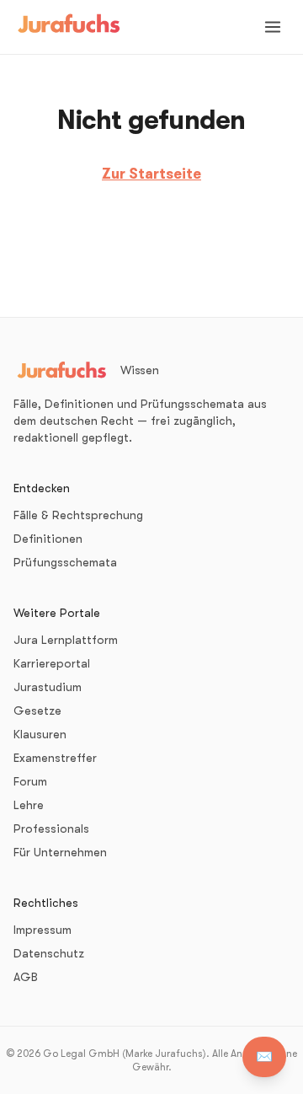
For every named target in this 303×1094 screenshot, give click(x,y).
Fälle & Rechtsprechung (78, 515)
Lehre (28, 805)
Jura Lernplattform (65, 639)
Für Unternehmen (60, 852)
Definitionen (47, 538)
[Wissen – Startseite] (69, 26)
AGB (25, 977)
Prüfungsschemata (65, 562)
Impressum (42, 929)
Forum (30, 781)
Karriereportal (51, 663)
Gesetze (37, 710)
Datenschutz (48, 953)
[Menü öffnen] (273, 27)
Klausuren (39, 734)
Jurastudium (47, 687)
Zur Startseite (151, 174)
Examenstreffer (55, 757)
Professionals (51, 828)
